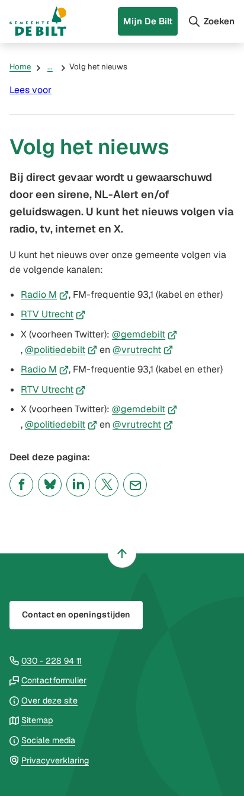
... (50, 67)
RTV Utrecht (53, 314)
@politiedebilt (61, 349)
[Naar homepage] (37, 21)
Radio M (45, 294)
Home (20, 67)
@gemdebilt (144, 334)
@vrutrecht (143, 349)
